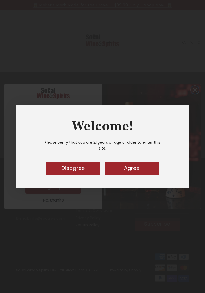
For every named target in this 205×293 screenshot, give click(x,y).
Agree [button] (132, 168)
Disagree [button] (73, 168)
